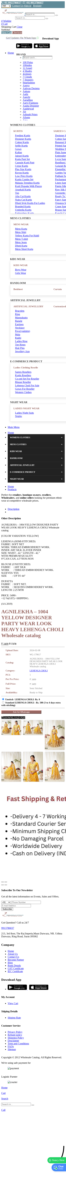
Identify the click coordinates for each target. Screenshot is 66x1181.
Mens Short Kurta (24, 249)
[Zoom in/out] (5, 881)
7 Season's (28, 79)
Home (11, 52)
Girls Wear (20, 273)
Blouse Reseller (23, 382)
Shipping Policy (16, 1037)
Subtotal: (5, 29)
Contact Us (17, 5)
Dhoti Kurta (21, 245)
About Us (13, 954)
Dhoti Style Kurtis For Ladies (30, 203)
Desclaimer (13, 1040)
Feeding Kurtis (22, 135)
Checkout (17, 32)
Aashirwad (28, 108)
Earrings (19, 324)
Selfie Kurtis (21, 145)
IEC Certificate (15, 971)
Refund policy (15, 1034)
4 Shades (27, 71)
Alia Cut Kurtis (23, 196)
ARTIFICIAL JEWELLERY (28, 306)
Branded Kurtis (23, 206)
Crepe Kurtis (21, 166)
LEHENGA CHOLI (39, 670)
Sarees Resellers (23, 372)
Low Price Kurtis (24, 176)
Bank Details (14, 965)
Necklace (20, 327)
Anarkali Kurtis (23, 189)
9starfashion (29, 82)
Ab (24, 111)
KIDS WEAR (20, 265)
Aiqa (25, 120)
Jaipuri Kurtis (22, 155)
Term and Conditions (18, 1043)
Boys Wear (20, 269)
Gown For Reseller (24, 389)
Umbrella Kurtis (23, 209)
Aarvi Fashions (30, 102)
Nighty (18, 416)
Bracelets (19, 310)
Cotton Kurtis (22, 142)
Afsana (26, 117)
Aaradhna (28, 100)
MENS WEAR (21, 224)
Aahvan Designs (31, 88)
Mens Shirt (20, 232)
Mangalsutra (21, 317)
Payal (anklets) (22, 331)
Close (19, 26)
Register (37, 5)
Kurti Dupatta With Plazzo (28, 186)
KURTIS (18, 131)
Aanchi (26, 97)
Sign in (27, 5)
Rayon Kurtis (22, 172)
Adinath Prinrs (30, 114)
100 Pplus (28, 62)
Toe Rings (20, 344)
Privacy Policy (15, 1032)
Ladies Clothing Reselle (25, 367)
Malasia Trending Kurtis (27, 182)
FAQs (11, 1046)
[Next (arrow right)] (5, 884)
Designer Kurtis (23, 139)
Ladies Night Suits (24, 412)
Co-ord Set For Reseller (27, 378)
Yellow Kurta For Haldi (27, 235)
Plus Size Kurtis (23, 169)
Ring (17, 314)
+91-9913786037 (12, 2)
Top (17, 193)
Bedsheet (18, 289)
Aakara (26, 91)
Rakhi (18, 338)
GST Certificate (16, 968)
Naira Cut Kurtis (23, 199)
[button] (33, 1177)
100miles (27, 65)
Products (12, 489)
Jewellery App (22, 351)
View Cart (6, 32)
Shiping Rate (14, 1017)
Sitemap (12, 1049)
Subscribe (7, 909)
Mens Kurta (21, 228)
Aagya (26, 85)
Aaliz (25, 94)
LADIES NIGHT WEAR (26, 408)
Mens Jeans (21, 242)
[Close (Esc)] (2, 881)
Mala (17, 334)
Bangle (18, 321)
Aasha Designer (31, 105)
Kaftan (18, 152)
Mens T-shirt (21, 239)
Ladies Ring (21, 341)
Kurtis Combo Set (24, 179)
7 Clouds (27, 76)
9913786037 (7, 928)
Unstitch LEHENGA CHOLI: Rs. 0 (22, 699)
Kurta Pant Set (22, 159)
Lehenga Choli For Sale (27, 385)
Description (13, 509)
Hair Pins (20, 348)
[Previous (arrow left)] (2, 884)
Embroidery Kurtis (24, 213)
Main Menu (14, 427)
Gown (18, 149)
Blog (10, 962)
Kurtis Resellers (23, 375)
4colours (27, 74)
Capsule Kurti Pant (24, 162)
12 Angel (27, 68)
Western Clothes (23, 392)
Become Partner (16, 959)
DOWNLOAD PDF (14, 717)
